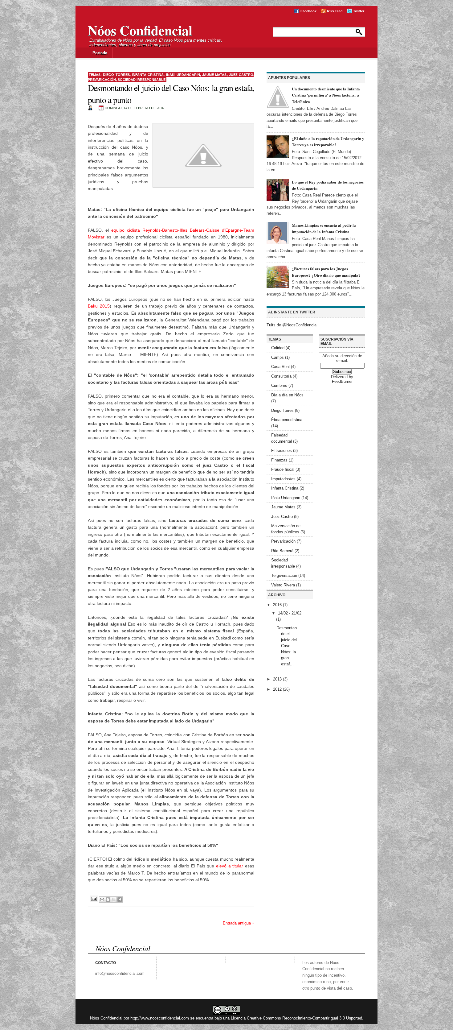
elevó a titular (229, 865)
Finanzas (279, 460)
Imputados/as (283, 479)
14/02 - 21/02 (289, 613)
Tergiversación (284, 575)
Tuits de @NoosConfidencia (291, 325)
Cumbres (279, 385)
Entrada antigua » (238, 923)
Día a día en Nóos (287, 395)
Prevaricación (102, 79)
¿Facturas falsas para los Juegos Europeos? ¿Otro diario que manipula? (326, 272)
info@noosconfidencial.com (120, 973)
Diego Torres (116, 75)
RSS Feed (335, 11)
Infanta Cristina (148, 75)
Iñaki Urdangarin (183, 75)
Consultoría (281, 376)
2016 (278, 604)
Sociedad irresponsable (141, 79)
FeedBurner (342, 381)
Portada (99, 53)
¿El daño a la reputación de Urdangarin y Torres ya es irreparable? (328, 141)
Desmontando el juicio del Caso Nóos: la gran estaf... (286, 646)
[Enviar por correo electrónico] (102, 899)
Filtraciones (281, 450)
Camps (277, 357)
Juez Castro (241, 75)
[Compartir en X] (114, 899)
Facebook (308, 11)
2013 (278, 679)
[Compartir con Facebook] (119, 899)
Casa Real (280, 366)
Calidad (277, 347)
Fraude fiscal (282, 469)
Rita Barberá (282, 550)
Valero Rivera (283, 585)
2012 (278, 689)
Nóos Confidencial (140, 30)
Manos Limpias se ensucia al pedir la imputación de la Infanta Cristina (324, 228)
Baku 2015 (99, 306)
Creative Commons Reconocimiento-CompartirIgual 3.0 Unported (304, 1018)
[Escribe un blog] (108, 899)
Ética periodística (286, 419)
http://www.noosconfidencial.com (159, 1018)
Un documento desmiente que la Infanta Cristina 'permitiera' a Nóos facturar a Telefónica (326, 95)
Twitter (358, 11)
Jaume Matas (214, 75)
